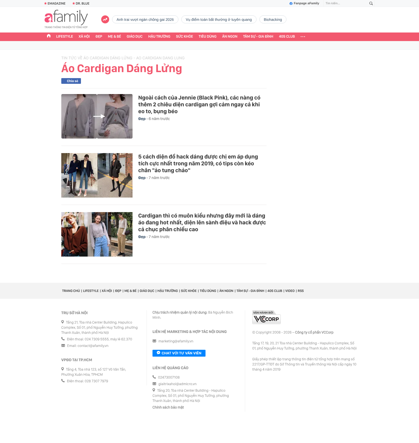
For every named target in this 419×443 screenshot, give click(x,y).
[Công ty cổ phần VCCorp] (266, 317)
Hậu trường (159, 36)
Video (290, 291)
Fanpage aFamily (306, 3)
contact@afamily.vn (93, 346)
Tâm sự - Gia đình (258, 36)
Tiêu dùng (208, 36)
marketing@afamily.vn (176, 341)
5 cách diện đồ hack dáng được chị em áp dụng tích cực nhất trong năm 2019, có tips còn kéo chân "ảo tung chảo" (198, 163)
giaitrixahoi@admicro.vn (177, 384)
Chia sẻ (72, 81)
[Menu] (303, 36)
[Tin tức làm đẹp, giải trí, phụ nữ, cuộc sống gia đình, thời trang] (66, 20)
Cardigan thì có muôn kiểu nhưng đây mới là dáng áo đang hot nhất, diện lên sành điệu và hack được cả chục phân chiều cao (202, 222)
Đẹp (98, 36)
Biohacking (273, 19)
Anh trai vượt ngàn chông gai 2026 (145, 19)
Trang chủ (71, 291)
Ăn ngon (229, 36)
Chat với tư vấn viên (181, 353)
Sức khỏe (184, 36)
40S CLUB (287, 36)
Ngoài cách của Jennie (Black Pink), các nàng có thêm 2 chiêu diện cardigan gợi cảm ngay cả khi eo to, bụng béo (199, 104)
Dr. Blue (83, 3)
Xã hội (84, 36)
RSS (301, 291)
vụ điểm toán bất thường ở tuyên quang (219, 19)
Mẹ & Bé (114, 36)
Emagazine (57, 3)
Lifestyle (64, 36)
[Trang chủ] (48, 36)
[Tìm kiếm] (371, 3)
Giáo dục (135, 36)
